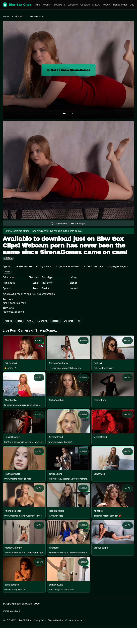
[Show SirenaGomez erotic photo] (64, 113)
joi (79, 320)
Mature (96, 4)
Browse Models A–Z (11, 611)
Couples (85, 4)
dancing (43, 320)
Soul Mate (59, 4)
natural (30, 320)
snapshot (68, 320)
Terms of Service (55, 620)
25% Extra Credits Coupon (73, 224)
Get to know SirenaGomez (73, 71)
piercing (8, 320)
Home (6, 16)
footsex (55, 320)
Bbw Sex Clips (17, 4)
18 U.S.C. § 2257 (10, 620)
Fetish (106, 4)
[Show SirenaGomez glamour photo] (73, 113)
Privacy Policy (39, 620)
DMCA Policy (25, 620)
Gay (132, 4)
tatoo (19, 320)
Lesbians (73, 4)
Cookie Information (74, 620)
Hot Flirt (47, 4)
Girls (37, 4)
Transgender (120, 4)
